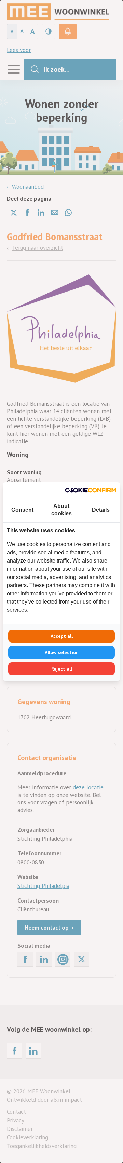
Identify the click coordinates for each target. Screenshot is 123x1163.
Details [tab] (101, 510)
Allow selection (62, 652)
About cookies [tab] (61, 509)
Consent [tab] (22, 510)
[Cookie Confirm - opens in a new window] (90, 490)
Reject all (61, 669)
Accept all (62, 636)
